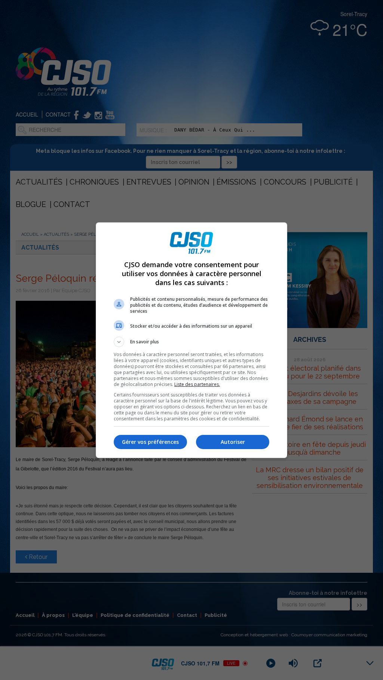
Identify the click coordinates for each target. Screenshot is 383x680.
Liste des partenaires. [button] (197, 384)
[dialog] (191, 340)
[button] (191, 342)
